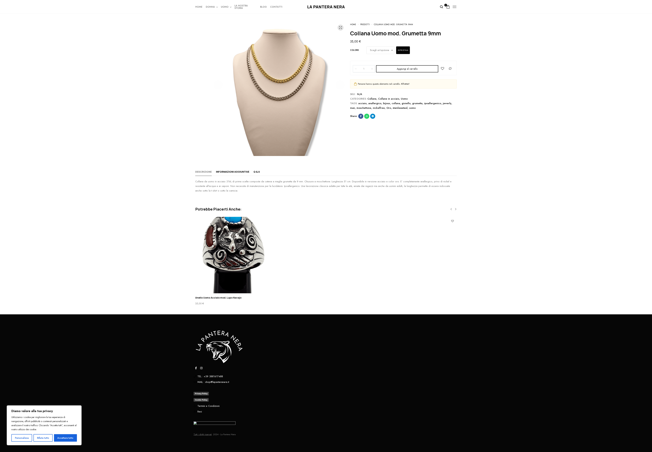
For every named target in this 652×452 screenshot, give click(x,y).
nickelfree (379, 108)
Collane (371, 99)
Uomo (225, 7)
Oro (388, 108)
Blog (263, 7)
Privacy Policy (201, 393)
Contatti (276, 7)
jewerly (447, 103)
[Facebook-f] (196, 368)
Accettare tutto (65, 438)
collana (396, 103)
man (352, 108)
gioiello (406, 103)
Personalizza (22, 438)
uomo (412, 108)
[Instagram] (201, 368)
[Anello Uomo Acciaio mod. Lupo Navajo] (326, 255)
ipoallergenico (432, 103)
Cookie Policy (201, 400)
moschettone (364, 108)
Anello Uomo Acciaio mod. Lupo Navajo (218, 297)
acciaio (362, 103)
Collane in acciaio (388, 99)
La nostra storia (241, 6)
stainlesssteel (400, 108)
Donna (210, 7)
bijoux (386, 103)
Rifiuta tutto (43, 438)
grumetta (417, 103)
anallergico (374, 103)
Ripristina (403, 50)
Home (198, 7)
